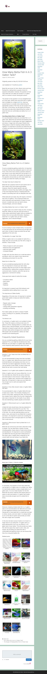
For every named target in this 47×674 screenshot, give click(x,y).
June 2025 (40, 81)
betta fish (19, 102)
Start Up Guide (20, 30)
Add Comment (28, 659)
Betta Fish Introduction (10, 30)
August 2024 (41, 103)
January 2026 (41, 64)
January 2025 (41, 90)
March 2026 (40, 61)
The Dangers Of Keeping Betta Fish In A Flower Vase (16, 641)
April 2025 (40, 85)
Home (2, 30)
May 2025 (40, 83)
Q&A (18, 34)
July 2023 (40, 122)
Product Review (25, 34)
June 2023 (40, 124)
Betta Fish (6, 639)
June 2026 (40, 56)
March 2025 (40, 86)
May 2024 (40, 108)
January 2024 (41, 112)
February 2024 (41, 110)
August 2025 (40, 78)
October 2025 (41, 73)
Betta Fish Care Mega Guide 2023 (34, 30)
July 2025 (40, 79)
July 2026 (40, 54)
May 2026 (40, 57)
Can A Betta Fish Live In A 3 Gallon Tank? (13, 640)
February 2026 (41, 63)
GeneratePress (31, 672)
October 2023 (41, 120)
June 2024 (40, 107)
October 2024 (41, 98)
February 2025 (41, 88)
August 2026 (41, 52)
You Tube (34, 34)
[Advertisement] (23, 20)
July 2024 (40, 105)
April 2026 (40, 59)
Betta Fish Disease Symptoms (7, 34)
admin (20, 85)
